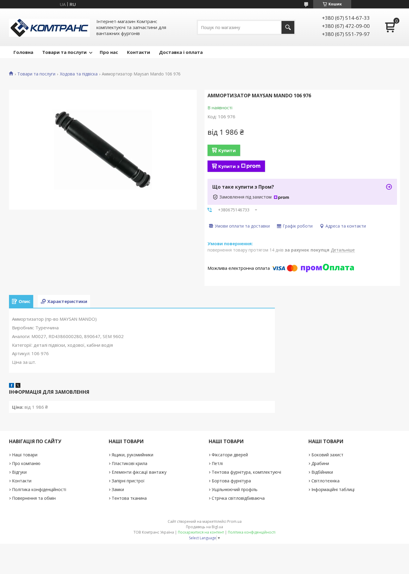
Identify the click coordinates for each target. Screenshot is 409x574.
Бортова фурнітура (231, 481)
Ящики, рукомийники (132, 455)
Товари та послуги (64, 52)
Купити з (229, 166)
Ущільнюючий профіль (234, 489)
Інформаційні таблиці (333, 489)
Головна (23, 52)
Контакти (138, 52)
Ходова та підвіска (79, 74)
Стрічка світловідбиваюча (238, 498)
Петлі (217, 463)
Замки (118, 489)
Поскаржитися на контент (201, 532)
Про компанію (26, 463)
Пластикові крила (129, 463)
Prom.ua (234, 521)
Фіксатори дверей (230, 455)
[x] (18, 386)
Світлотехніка (325, 481)
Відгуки (19, 472)
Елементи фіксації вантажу (139, 472)
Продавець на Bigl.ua (204, 526)
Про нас (109, 52)
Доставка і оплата (181, 52)
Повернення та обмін (34, 498)
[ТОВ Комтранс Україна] (49, 27)
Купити (227, 150)
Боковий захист (327, 455)
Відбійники (322, 472)
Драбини (320, 463)
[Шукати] (287, 27)
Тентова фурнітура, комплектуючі (246, 472)
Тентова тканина (129, 498)
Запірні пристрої (128, 481)
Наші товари (24, 455)
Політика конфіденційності (39, 489)
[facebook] (11, 386)
